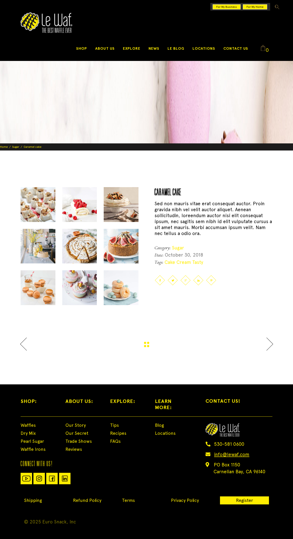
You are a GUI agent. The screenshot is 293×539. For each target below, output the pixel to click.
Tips (114, 425)
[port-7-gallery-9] (79, 287)
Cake (170, 262)
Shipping (33, 500)
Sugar (15, 146)
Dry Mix (28, 433)
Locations (165, 433)
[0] (263, 48)
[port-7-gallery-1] (38, 204)
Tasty (197, 262)
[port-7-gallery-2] (79, 204)
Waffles (28, 425)
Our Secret (76, 433)
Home (4, 146)
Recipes (118, 433)
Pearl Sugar (32, 441)
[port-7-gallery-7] (121, 287)
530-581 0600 (229, 444)
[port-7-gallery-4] (38, 246)
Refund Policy (87, 500)
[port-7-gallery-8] (38, 287)
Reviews (73, 449)
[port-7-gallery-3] (121, 204)
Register (244, 500)
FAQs (115, 441)
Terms (128, 500)
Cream (183, 262)
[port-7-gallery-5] (79, 246)
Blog (159, 425)
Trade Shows (78, 441)
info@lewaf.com (231, 454)
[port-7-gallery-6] (121, 246)
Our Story (75, 425)
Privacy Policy (185, 500)
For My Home (255, 6)
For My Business (226, 6)
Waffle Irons (33, 449)
